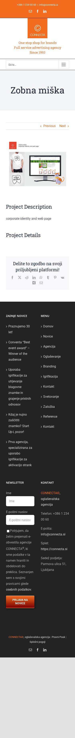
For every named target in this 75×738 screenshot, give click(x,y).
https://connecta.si (54, 549)
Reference (50, 416)
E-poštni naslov (17, 512)
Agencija (49, 346)
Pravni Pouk (58, 637)
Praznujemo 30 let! (19, 329)
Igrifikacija (50, 376)
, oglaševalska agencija (50, 499)
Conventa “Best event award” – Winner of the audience (19, 350)
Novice (48, 336)
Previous (49, 126)
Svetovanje (51, 396)
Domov (48, 326)
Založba (49, 407)
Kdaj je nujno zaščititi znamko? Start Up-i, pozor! (18, 423)
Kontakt (48, 386)
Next (62, 126)
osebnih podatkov (18, 589)
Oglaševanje (52, 356)
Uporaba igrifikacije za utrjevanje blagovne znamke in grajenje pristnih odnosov (19, 387)
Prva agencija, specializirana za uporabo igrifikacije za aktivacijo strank (20, 453)
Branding (49, 366)
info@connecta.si (48, 4)
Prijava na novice (20, 601)
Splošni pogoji (37, 641)
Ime (8, 493)
